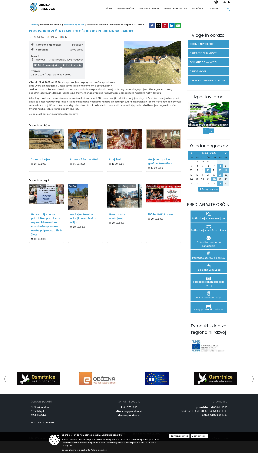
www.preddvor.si (130, 415)
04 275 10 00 (130, 407)
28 (214, 179)
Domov (34, 24)
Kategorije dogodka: (48, 44)
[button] (5, 379)
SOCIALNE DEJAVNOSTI (203, 62)
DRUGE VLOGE (198, 71)
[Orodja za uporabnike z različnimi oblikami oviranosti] (216, 2)
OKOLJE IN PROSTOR (202, 44)
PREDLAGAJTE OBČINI (208, 205)
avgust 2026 (209, 153)
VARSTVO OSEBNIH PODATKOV (208, 80)
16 (226, 170)
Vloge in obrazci (209, 35)
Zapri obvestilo (199, 435)
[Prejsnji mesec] (191, 152)
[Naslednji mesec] (226, 152)
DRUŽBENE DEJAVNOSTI (203, 53)
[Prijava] (229, 2)
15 (220, 170)
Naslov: (40, 59)
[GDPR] (156, 378)
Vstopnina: (42, 49)
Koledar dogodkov (74, 24)
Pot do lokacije (74, 65)
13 (208, 170)
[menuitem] (108, 8)
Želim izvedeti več (179, 435)
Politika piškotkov (99, 450)
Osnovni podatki (41, 401)
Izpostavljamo (209, 97)
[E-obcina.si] (97, 378)
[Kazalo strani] (225, 2)
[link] (152, 25)
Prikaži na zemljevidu (48, 65)
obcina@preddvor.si (130, 411)
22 (220, 174)
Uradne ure (220, 401)
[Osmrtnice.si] (38, 378)
